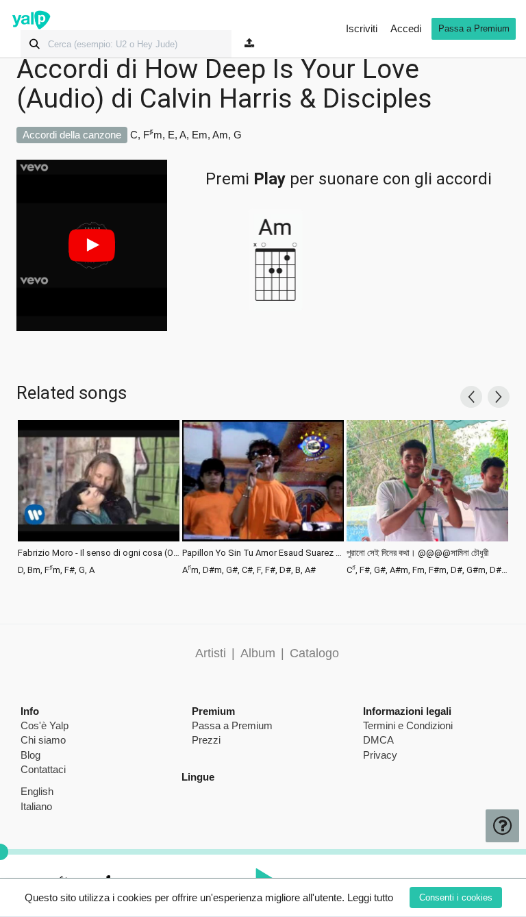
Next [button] (499, 397)
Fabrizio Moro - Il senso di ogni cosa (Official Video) (98, 553)
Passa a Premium (474, 28)
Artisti (210, 653)
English (37, 791)
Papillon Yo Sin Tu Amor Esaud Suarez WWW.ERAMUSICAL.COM (263, 553)
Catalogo (314, 653)
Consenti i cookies (455, 897)
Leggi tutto (370, 897)
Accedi (405, 28)
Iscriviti (361, 28)
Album (257, 653)
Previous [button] (471, 397)
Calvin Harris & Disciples (286, 98)
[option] (98, 496)
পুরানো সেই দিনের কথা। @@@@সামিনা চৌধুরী (417, 553)
